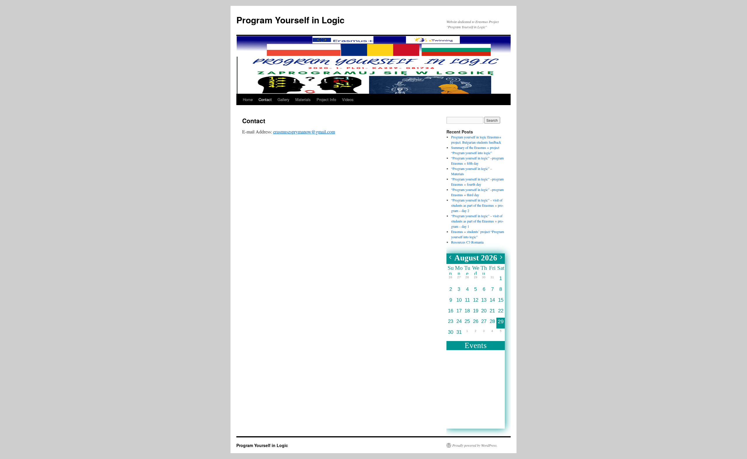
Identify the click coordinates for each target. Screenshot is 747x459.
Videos (348, 99)
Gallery (283, 99)
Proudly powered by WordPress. (475, 445)
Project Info (326, 99)
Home (248, 99)
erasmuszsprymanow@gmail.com (304, 131)
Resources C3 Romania (467, 242)
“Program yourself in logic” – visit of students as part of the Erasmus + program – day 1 (477, 221)
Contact (265, 99)
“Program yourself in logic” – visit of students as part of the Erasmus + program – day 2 (477, 205)
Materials (303, 99)
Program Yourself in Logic (290, 19)
